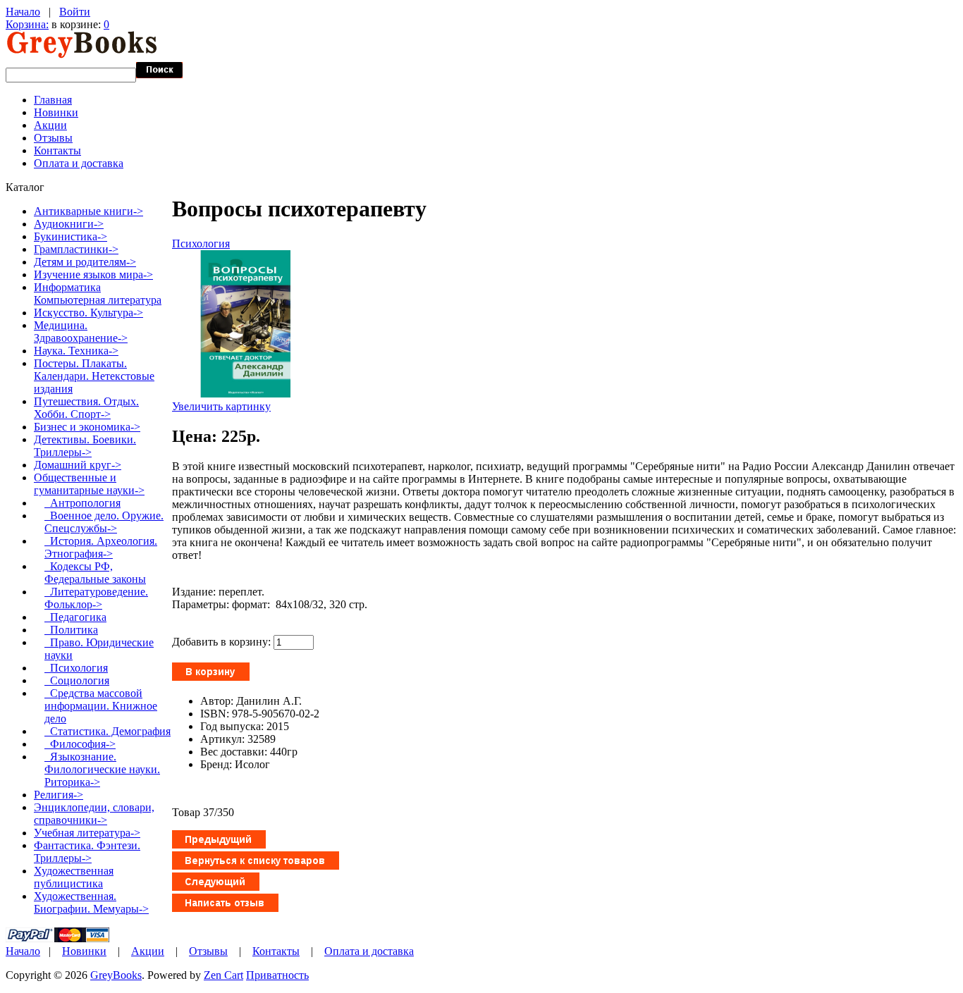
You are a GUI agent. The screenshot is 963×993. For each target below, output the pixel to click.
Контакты (57, 150)
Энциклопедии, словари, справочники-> (94, 813)
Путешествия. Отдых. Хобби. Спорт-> (86, 407)
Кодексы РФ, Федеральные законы (95, 572)
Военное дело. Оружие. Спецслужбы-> (104, 522)
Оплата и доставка (78, 163)
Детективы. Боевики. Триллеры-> (85, 445)
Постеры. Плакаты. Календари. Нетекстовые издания (94, 376)
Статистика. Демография (107, 731)
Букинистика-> (70, 236)
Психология (201, 243)
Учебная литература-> (87, 833)
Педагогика (75, 617)
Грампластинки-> (76, 249)
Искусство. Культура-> (88, 313)
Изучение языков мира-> (93, 274)
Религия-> (58, 795)
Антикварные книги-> (88, 211)
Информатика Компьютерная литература (97, 293)
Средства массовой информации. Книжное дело (100, 705)
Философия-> (80, 744)
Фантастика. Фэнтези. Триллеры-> (87, 851)
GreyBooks (116, 975)
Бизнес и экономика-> (87, 427)
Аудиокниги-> (69, 224)
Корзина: (27, 24)
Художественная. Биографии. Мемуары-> (91, 902)
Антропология (82, 503)
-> (89, 483)
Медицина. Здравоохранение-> (81, 331)
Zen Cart (223, 975)
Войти (74, 12)
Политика (71, 630)
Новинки (56, 112)
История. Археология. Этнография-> (100, 547)
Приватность (277, 975)
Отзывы (53, 138)
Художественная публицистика (74, 877)
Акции (50, 125)
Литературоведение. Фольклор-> (96, 598)
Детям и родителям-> (85, 262)
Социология (76, 680)
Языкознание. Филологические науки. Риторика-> (102, 769)
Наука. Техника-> (76, 351)
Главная (53, 100)
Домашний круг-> (77, 465)
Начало (23, 12)
